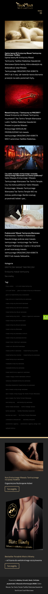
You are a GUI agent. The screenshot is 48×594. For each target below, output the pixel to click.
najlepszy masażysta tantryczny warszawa (18, 381)
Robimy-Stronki (22, 580)
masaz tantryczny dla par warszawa (16, 312)
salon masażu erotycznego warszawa (16, 389)
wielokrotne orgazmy (12, 424)
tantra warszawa (10, 411)
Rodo (30, 580)
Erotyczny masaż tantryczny (17, 271)
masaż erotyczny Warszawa (14, 329)
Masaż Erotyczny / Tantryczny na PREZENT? (23, 112)
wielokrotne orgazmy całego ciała (31, 424)
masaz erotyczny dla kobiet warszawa (17, 303)
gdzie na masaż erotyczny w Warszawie (29, 290)
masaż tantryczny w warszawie (15, 359)
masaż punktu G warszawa (13, 351)
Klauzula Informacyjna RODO (26, 584)
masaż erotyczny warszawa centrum (16, 333)
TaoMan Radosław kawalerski (26, 411)
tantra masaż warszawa (12, 407)
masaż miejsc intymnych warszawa (16, 342)
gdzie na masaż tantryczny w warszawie (17, 295)
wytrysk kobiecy (10, 428)
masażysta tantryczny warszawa (15, 368)
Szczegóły (12, 489)
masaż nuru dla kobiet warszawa (15, 346)
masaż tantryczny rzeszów (13, 355)
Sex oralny (9, 276)
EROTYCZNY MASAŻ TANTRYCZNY (20, 267)
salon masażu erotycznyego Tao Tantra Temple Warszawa (23, 394)
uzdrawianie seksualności (13, 419)
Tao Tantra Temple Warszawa (27, 415)
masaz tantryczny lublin (13, 316)
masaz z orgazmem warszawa (31, 316)
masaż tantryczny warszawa (31, 355)
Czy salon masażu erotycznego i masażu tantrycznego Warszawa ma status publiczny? (24, 174)
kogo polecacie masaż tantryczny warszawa (18, 299)
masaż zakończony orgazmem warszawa (18, 372)
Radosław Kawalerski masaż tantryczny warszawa (20, 385)
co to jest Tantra (10, 290)
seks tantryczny (10, 402)
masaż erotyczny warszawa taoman (16, 338)
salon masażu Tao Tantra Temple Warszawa (18, 398)
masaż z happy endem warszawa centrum (18, 376)
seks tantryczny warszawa (24, 402)
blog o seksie (9, 286)
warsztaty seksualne (29, 419)
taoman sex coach (11, 415)
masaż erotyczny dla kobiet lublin (16, 321)
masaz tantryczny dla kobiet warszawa (17, 308)
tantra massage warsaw (28, 407)
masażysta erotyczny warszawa (15, 364)
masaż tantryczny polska (30, 351)
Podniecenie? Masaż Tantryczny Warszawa (22, 233)
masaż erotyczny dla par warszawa (16, 325)
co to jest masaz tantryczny (24, 286)
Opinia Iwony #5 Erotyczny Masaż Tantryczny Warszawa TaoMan (23, 54)
